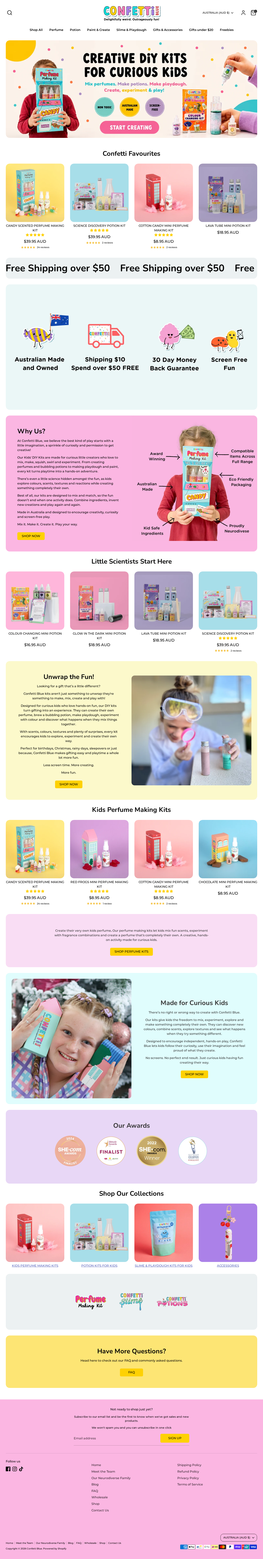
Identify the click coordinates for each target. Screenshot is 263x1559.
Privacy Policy (188, 1478)
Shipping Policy (189, 1465)
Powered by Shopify (54, 1548)
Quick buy (35, 215)
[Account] (243, 13)
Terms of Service (190, 1484)
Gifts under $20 (201, 30)
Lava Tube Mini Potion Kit (228, 226)
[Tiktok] (21, 1469)
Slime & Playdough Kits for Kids (164, 1266)
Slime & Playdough (131, 30)
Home (96, 1465)
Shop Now (31, 536)
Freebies (227, 30)
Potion (75, 30)
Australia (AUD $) (216, 12)
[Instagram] (14, 1469)
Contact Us (100, 1510)
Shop (95, 1504)
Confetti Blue (34, 1548)
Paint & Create (98, 30)
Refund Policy (188, 1471)
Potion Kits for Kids (99, 1266)
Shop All (36, 30)
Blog (95, 1484)
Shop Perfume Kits (131, 951)
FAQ (131, 1372)
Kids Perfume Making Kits (35, 1266)
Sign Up (175, 1438)
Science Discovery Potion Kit (99, 226)
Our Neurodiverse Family (111, 1478)
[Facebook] (8, 1469)
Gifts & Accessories (168, 30)
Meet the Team (103, 1471)
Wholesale (99, 1497)
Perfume (56, 30)
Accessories (228, 1266)
